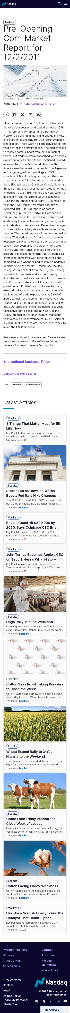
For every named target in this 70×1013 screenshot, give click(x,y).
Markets (9, 22)
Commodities (33, 384)
